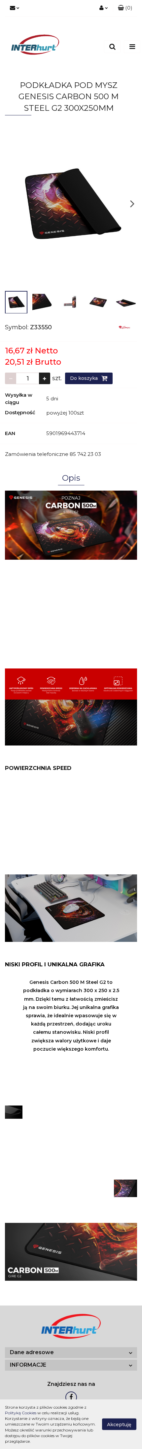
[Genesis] (124, 327)
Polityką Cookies (20, 1412)
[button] (125, 8)
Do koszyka (84, 378)
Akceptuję (119, 1425)
